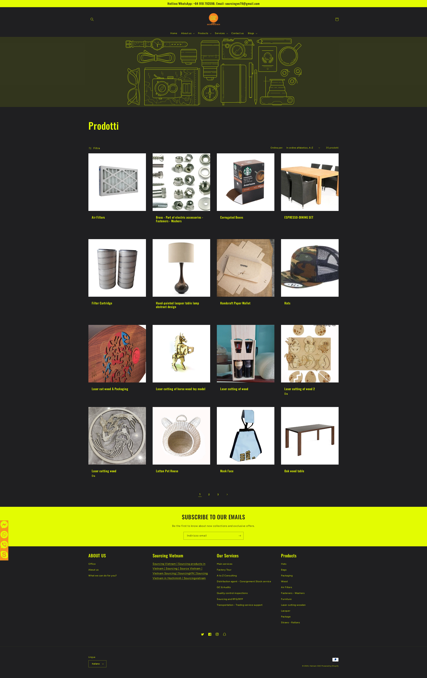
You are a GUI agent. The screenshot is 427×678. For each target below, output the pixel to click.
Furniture (286, 599)
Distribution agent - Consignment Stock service (244, 581)
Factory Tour (224, 569)
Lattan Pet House (167, 471)
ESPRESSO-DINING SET (298, 217)
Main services (225, 564)
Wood (284, 581)
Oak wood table (294, 471)
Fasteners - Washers (293, 593)
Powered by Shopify (330, 666)
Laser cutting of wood (234, 389)
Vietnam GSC (315, 666)
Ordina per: (277, 147)
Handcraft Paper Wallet (235, 303)
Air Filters (98, 217)
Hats (287, 303)
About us (93, 569)
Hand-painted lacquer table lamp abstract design (177, 305)
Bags (284, 569)
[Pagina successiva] (227, 494)
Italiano (96, 663)
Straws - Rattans (290, 622)
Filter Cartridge (102, 303)
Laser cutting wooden (293, 605)
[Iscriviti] (239, 536)
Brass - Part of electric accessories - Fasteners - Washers (179, 219)
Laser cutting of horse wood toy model (180, 389)
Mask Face (227, 471)
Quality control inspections (232, 593)
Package (286, 616)
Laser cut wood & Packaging (110, 389)
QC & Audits (224, 587)
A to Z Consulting (227, 575)
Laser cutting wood (104, 471)
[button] (92, 19)
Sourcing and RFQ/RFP (230, 599)
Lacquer (285, 610)
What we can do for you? (102, 575)
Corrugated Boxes (231, 217)
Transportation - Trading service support (240, 605)
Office (92, 564)
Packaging (287, 575)
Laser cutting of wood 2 (299, 389)
